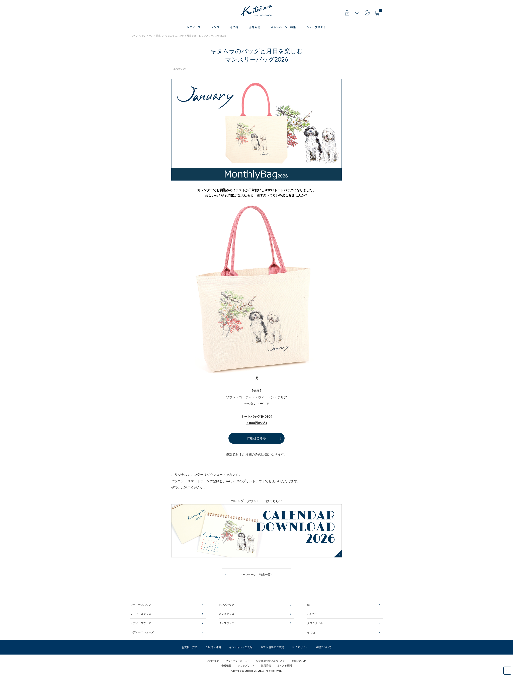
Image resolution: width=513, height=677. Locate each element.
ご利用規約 (213, 661)
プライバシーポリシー (238, 661)
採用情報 (266, 665)
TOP (132, 36)
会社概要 (226, 665)
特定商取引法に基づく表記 (270, 661)
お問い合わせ (299, 661)
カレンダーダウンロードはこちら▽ (256, 501)
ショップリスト (246, 665)
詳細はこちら (256, 438)
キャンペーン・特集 (150, 36)
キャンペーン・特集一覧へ (256, 574)
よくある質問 (284, 665)
